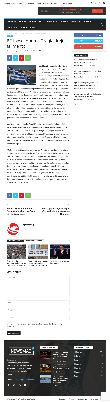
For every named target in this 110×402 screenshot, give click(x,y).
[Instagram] (95, 3)
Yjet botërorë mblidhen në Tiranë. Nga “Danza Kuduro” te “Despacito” (61, 379)
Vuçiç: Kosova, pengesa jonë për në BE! (59, 262)
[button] (102, 25)
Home (8, 33)
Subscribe (98, 47)
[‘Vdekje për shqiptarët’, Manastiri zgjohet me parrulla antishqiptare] (38, 252)
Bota (8, 258)
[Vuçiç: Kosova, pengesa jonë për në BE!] (60, 252)
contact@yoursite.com (25, 380)
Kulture (86, 22)
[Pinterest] (21, 58)
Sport (40, 22)
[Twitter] (99, 3)
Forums (46, 3)
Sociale (33, 27)
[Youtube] (103, 3)
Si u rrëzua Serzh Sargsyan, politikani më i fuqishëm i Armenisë (16, 263)
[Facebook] (91, 3)
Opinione (24, 27)
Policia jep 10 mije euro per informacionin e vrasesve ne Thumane (55, 211)
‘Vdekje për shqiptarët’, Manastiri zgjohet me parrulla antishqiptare (37, 263)
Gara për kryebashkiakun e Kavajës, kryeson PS (85, 61)
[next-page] (68, 241)
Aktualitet (12, 22)
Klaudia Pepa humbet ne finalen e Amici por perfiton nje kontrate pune (21, 211)
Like (100, 35)
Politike (22, 22)
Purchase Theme (66, 3)
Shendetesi (50, 22)
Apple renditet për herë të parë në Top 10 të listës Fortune (88, 95)
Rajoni (15, 33)
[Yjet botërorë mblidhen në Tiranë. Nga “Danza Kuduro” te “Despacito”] (45, 379)
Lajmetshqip (13, 51)
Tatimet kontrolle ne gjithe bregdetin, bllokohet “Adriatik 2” (61, 367)
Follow (98, 41)
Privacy (71, 399)
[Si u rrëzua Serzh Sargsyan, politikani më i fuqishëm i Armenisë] (16, 252)
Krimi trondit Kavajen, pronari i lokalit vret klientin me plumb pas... (61, 355)
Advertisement (82, 399)
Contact (54, 3)
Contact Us (94, 399)
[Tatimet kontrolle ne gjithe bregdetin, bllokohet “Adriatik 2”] (45, 368)
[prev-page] (65, 241)
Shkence (74, 22)
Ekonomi (32, 22)
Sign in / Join (30, 3)
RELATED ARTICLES (15, 241)
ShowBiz (11, 27)
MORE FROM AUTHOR (34, 241)
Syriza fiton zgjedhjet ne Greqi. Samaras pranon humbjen (87, 83)
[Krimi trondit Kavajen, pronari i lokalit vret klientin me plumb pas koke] (45, 355)
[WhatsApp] (28, 58)
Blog (39, 3)
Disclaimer (62, 399)
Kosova (63, 22)
